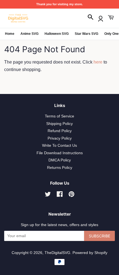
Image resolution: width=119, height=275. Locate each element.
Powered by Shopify (90, 253)
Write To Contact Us (59, 145)
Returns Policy (59, 168)
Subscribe (99, 236)
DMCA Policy (59, 160)
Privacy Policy (60, 138)
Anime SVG (29, 34)
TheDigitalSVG (57, 253)
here (98, 62)
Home (9, 34)
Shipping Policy (59, 124)
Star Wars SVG (86, 34)
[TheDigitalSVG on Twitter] (48, 195)
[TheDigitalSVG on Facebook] (59, 195)
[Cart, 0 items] (111, 17)
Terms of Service (59, 116)
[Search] (90, 17)
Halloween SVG (57, 34)
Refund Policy (60, 131)
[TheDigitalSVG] (32, 18)
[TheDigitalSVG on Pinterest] (71, 195)
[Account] (100, 17)
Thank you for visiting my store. (59, 4)
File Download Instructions (60, 153)
